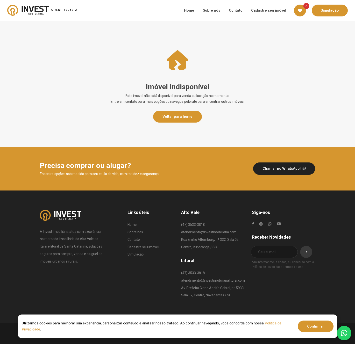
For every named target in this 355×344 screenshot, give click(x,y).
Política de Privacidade (267, 267)
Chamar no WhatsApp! (282, 168)
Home (132, 225)
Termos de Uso (293, 267)
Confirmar (315, 326)
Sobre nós (135, 232)
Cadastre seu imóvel (143, 247)
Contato (134, 240)
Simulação (136, 254)
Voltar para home (177, 116)
